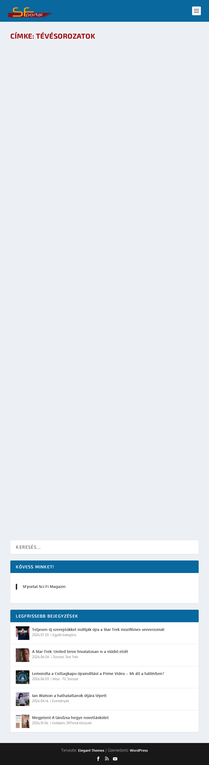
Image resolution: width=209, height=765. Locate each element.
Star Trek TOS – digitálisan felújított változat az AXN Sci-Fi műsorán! (100, 394)
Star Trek (100, 403)
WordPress (139, 750)
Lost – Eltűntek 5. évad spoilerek (147, 345)
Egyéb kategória (64, 635)
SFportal (38, 60)
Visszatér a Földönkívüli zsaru (53, 247)
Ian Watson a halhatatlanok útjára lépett (69, 695)
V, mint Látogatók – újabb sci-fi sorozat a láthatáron (80, 149)
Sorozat (58, 657)
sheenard (39, 109)
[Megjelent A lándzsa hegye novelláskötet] (22, 721)
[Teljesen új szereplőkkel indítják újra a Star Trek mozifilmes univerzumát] (22, 633)
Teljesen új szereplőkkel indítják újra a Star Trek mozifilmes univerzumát (98, 629)
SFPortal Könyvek (79, 723)
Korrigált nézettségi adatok (50, 444)
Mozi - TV (74, 60)
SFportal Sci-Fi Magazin (44, 586)
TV (85, 354)
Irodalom (72, 305)
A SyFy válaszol (34, 345)
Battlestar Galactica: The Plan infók (145, 444)
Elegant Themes (91, 750)
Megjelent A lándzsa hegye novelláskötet (70, 717)
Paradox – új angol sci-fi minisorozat (61, 100)
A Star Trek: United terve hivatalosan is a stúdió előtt (80, 651)
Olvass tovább (35, 75)
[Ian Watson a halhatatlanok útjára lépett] (22, 699)
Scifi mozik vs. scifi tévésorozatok (57, 492)
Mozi (68, 502)
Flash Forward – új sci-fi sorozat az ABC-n (66, 296)
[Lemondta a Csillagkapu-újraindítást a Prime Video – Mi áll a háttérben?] (22, 677)
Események (60, 701)
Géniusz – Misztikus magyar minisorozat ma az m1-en (79, 51)
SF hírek (86, 403)
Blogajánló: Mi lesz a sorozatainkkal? (62, 199)
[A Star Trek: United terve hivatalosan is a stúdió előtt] (22, 655)
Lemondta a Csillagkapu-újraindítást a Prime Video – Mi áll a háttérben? (98, 673)
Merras (37, 305)
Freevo (37, 257)
